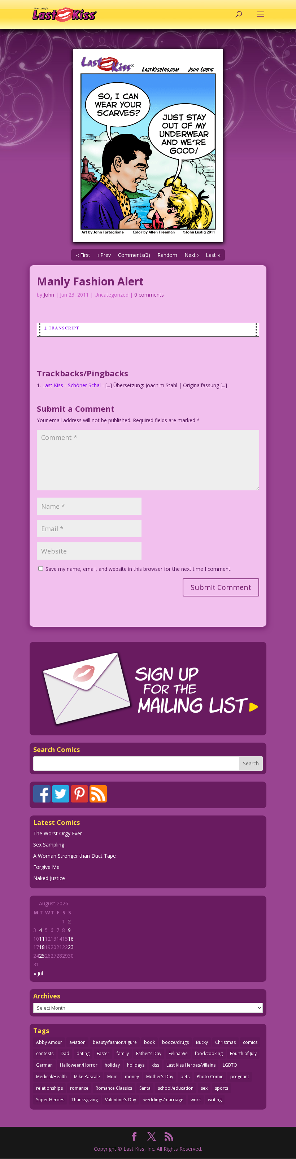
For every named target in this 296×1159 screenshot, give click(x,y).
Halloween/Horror (78, 1065)
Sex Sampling (48, 844)
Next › (191, 255)
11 (42, 938)
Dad (65, 1053)
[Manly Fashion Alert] (148, 145)
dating (83, 1053)
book (149, 1042)
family (123, 1053)
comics (250, 1042)
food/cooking (209, 1053)
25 (42, 955)
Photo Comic (210, 1076)
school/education (175, 1088)
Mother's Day (159, 1076)
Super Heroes (50, 1100)
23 (71, 947)
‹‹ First (83, 255)
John (49, 294)
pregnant (239, 1076)
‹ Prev (104, 255)
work (196, 1100)
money (132, 1076)
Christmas (225, 1042)
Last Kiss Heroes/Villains (191, 1065)
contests (44, 1053)
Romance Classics (114, 1088)
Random (167, 255)
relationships (49, 1088)
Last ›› (213, 255)
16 (71, 938)
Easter (103, 1053)
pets (185, 1076)
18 (42, 947)
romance (79, 1088)
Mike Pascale (87, 1076)
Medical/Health (51, 1076)
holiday (112, 1065)
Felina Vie (178, 1053)
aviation (77, 1042)
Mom (112, 1076)
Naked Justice (49, 878)
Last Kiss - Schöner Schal (71, 385)
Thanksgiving (84, 1100)
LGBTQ (230, 1065)
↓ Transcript (61, 328)
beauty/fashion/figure (115, 1042)
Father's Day (148, 1053)
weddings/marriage (163, 1100)
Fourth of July (243, 1053)
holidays (135, 1065)
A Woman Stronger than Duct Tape (74, 855)
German (44, 1065)
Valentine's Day (120, 1100)
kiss (155, 1065)
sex (204, 1088)
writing (215, 1100)
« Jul (38, 973)
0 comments (149, 294)
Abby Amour (49, 1042)
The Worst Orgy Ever (57, 833)
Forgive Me (46, 866)
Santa (145, 1088)
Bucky (202, 1042)
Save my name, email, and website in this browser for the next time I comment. (138, 568)
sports (221, 1088)
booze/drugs (175, 1042)
